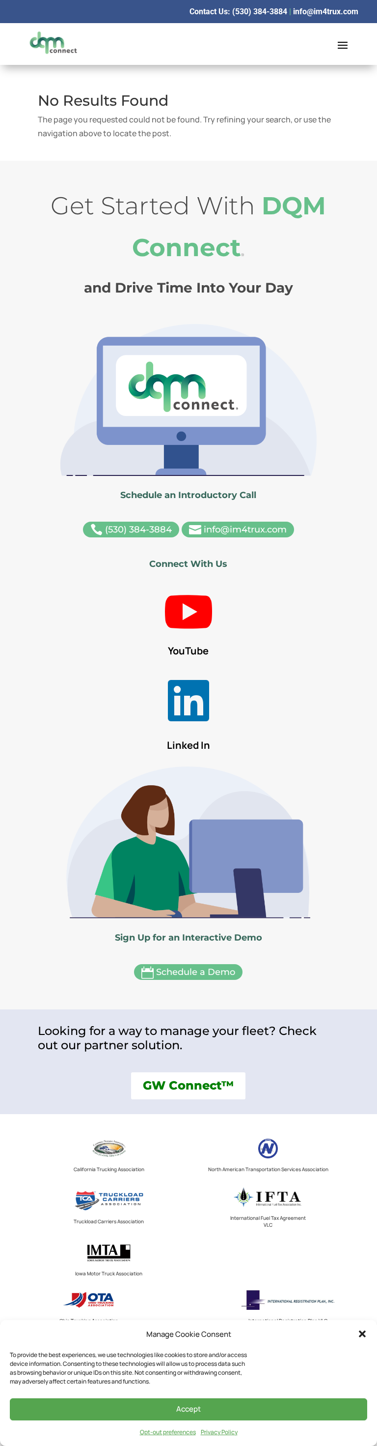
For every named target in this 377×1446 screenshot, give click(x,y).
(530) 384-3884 (131, 530)
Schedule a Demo (188, 973)
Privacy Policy (219, 1432)
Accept (188, 1409)
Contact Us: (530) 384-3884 (238, 11)
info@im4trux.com (325, 11)
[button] (362, 1334)
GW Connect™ (188, 1085)
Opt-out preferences (168, 1432)
